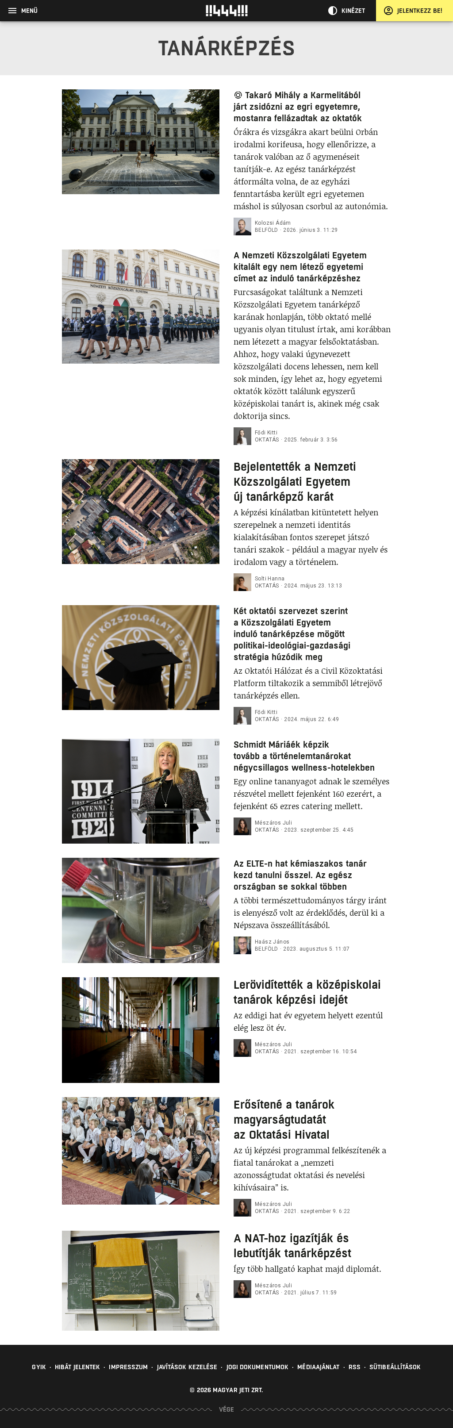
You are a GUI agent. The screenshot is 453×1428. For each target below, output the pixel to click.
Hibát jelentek (77, 1366)
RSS (355, 1366)
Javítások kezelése (187, 1366)
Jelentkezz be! (419, 10)
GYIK (39, 1366)
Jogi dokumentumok (257, 1366)
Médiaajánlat (318, 1366)
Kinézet (353, 10)
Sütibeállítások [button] (395, 1366)
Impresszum (128, 1366)
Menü (29, 10)
